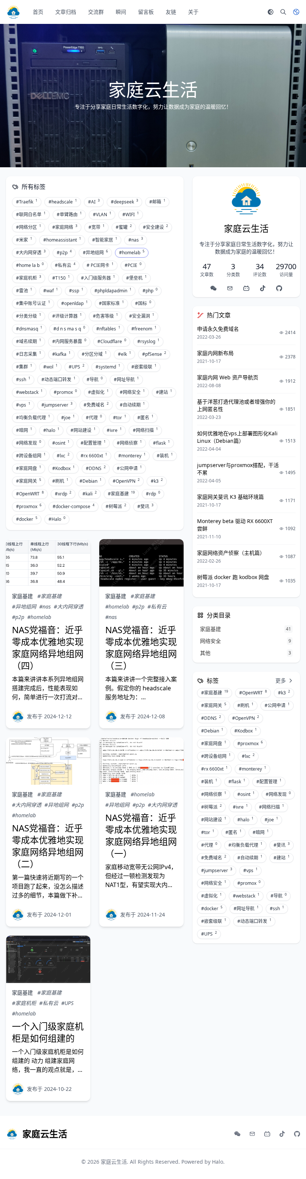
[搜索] (283, 12)
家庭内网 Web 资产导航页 (227, 377)
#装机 (165, 455)
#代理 (94, 417)
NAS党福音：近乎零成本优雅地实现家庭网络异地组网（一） (141, 835)
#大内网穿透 (31, 252)
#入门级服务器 (98, 277)
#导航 (95, 379)
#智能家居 (104, 239)
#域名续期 (28, 341)
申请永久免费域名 (218, 328)
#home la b (30, 265)
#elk (124, 354)
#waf (50, 290)
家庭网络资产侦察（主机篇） (231, 552)
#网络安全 (132, 392)
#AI (94, 201)
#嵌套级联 (143, 366)
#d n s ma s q (69, 328)
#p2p (64, 252)
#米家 (24, 239)
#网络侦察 (129, 443)
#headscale (63, 201)
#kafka (61, 354)
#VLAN (102, 214)
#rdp (153, 493)
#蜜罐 (124, 227)
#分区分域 (94, 354)
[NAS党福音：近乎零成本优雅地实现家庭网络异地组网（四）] (48, 563)
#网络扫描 (145, 430)
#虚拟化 (98, 392)
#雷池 (24, 290)
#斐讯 (145, 506)
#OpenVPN (126, 481)
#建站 (164, 392)
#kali (89, 493)
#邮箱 (157, 201)
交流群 (96, 11)
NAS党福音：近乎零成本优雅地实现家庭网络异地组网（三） (141, 647)
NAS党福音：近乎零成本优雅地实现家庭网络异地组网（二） (48, 846)
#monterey (132, 455)
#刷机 (60, 481)
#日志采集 (28, 354)
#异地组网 (95, 252)
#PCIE (133, 265)
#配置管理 (93, 443)
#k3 (157, 481)
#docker (26, 519)
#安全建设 (155, 227)
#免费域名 (96, 404)
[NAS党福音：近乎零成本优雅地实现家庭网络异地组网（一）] (141, 761)
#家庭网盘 (28, 468)
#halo (51, 430)
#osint (60, 443)
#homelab (131, 252)
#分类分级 (28, 316)
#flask (161, 443)
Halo (217, 1161)
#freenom (143, 328)
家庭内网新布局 (215, 353)
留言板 (146, 11)
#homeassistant (62, 239)
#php (150, 290)
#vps (23, 404)
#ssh (23, 379)
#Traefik (26, 201)
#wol (50, 366)
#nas (135, 239)
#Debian (90, 481)
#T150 (61, 277)
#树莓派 (116, 506)
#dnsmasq (29, 328)
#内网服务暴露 (69, 341)
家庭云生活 (114, 1161)
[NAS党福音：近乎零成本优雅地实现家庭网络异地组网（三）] (141, 563)
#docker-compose (73, 506)
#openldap (74, 303)
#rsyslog (148, 341)
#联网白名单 (31, 214)
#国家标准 (111, 303)
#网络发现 (28, 443)
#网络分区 (28, 227)
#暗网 (24, 430)
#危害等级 (105, 316)
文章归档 (65, 11)
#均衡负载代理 (33, 417)
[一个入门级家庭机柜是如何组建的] (48, 959)
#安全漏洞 (141, 316)
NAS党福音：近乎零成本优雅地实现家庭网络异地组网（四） (48, 647)
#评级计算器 (67, 316)
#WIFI (130, 214)
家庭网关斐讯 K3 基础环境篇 (230, 496)
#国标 (143, 303)
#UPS (76, 366)
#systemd (108, 366)
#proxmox (28, 506)
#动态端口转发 (58, 379)
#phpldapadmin (112, 290)
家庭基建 (22, 596)
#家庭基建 (121, 493)
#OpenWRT (30, 493)
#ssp (76, 290)
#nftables (108, 328)
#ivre (114, 430)
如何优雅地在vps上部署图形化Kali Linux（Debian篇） (237, 437)
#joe (68, 417)
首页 (38, 11)
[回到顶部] (290, 1163)
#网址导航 (126, 379)
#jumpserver (56, 404)
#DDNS (96, 468)
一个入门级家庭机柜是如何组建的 (48, 1032)
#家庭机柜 (28, 277)
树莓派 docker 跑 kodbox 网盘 (233, 577)
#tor (119, 417)
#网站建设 (83, 430)
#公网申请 (129, 468)
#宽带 (96, 227)
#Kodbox (63, 468)
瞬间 (121, 11)
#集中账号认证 (33, 303)
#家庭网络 (64, 227)
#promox (65, 392)
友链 (171, 11)
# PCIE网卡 (100, 265)
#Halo (57, 519)
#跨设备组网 (31, 455)
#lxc (63, 455)
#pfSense (154, 354)
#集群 (24, 366)
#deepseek (124, 201)
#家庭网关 (28, 481)
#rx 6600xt (94, 455)
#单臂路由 (69, 214)
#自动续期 (132, 404)
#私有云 (65, 265)
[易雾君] (18, 716)
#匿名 (145, 417)
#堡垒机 (136, 277)
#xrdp (63, 493)
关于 (193, 11)
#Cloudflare (111, 341)
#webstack (29, 392)
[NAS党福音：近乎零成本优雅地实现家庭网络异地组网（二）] (48, 761)
